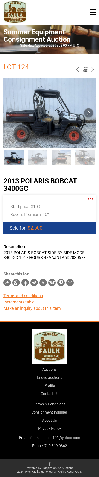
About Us (49, 420)
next (93, 69)
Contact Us (49, 394)
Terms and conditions (23, 295)
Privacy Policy (49, 428)
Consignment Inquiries (49, 412)
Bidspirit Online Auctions (57, 468)
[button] (88, 112)
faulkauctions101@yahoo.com (55, 438)
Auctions (49, 369)
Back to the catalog (85, 69)
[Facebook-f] (49, 464)
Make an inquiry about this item (32, 308)
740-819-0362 (55, 446)
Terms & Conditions (49, 404)
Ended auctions (49, 377)
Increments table (19, 302)
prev (77, 69)
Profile (49, 385)
